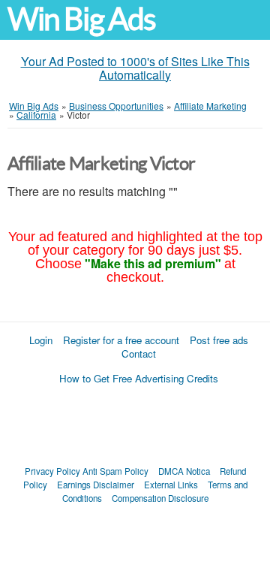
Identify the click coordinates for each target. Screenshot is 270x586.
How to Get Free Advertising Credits (138, 378)
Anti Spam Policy (115, 471)
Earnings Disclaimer (95, 485)
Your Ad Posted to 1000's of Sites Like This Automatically (135, 68)
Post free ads (219, 340)
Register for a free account (121, 340)
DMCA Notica (184, 471)
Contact (139, 353)
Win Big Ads (81, 19)
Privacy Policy (52, 471)
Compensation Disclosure (160, 498)
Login (40, 340)
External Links (171, 485)
